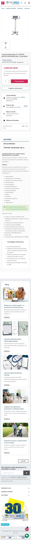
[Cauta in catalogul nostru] (21, 3)
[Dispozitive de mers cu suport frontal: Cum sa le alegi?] (15, 430)
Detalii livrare (9, 100)
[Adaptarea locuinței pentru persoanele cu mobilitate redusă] (15, 396)
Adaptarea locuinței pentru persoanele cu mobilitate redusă (14, 408)
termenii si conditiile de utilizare (19, 477)
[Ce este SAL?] (7, 537)
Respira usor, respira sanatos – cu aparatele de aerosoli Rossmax (14, 306)
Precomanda (19, 81)
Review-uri (18, 148)
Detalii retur (9, 115)
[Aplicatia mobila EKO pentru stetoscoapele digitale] (15, 328)
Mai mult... (7, 317)
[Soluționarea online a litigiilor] (23, 537)
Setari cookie (5, 524)
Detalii (25, 106)
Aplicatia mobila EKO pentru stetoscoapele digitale (12, 340)
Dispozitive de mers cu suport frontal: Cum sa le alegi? (15, 442)
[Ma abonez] (26, 473)
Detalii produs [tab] (9, 144)
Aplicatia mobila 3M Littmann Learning (13, 374)
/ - (18, 62)
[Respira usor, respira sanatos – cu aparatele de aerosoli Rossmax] (15, 294)
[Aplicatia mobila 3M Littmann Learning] (15, 362)
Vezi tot (23, 461)
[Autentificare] (25, 3)
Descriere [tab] (7, 139)
